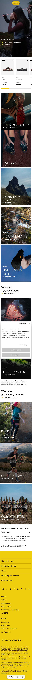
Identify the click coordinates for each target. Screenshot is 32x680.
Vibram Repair (6, 606)
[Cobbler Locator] (17, 677)
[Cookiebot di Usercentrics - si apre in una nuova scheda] (19, 324)
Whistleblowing (17, 671)
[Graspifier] (22, 67)
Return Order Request (9, 629)
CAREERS (4, 613)
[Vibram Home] (16, 3)
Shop (3, 571)
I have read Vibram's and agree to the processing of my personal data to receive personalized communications (17, 538)
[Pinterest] (21, 589)
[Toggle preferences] (23, 677)
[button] (12, 640)
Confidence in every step (10, 610)
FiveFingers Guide (9, 566)
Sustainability (6, 603)
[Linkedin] (17, 589)
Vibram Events (7, 561)
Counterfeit (24, 670)
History (3, 600)
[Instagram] (3, 589)
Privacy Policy (20, 536)
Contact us (5, 622)
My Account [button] (5, 632)
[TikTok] (14, 589)
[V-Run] (7, 67)
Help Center (5, 625)
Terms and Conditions (13, 670)
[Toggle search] (12, 677)
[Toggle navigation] (9, 677)
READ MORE (4, 659)
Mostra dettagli (23, 345)
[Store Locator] (15, 677)
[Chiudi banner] (29, 323)
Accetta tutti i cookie (16, 350)
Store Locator (7, 580)
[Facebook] (10, 589)
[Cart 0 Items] (20, 677)
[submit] (29, 533)
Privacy (3, 670)
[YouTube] (6, 589)
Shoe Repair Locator (10, 576)
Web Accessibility (6, 671)
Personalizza (15, 355)
